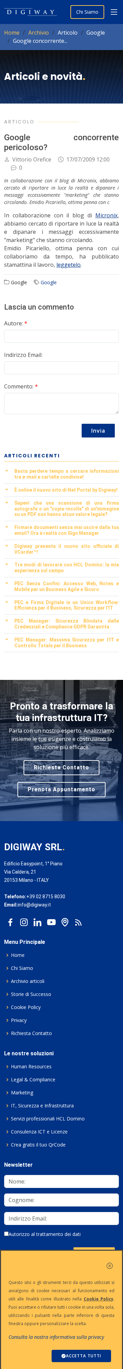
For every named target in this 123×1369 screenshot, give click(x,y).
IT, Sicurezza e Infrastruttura (42, 1105)
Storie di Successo (31, 994)
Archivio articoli (27, 981)
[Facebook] (10, 920)
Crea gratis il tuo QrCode (38, 1144)
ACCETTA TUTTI (83, 1356)
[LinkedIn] (37, 920)
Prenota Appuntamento (61, 789)
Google (49, 282)
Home (11, 32)
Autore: (15, 323)
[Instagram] (24, 920)
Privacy (19, 1020)
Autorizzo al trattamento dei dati (45, 1234)
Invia (98, 430)
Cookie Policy (26, 1007)
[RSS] (78, 920)
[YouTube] (51, 920)
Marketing (22, 1092)
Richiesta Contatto (61, 767)
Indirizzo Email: (23, 355)
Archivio (38, 32)
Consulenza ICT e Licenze (39, 1131)
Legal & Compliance (33, 1079)
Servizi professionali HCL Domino (48, 1118)
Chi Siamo (87, 12)
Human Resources (31, 1066)
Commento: (21, 386)
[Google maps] (65, 920)
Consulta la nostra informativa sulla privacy (56, 1337)
